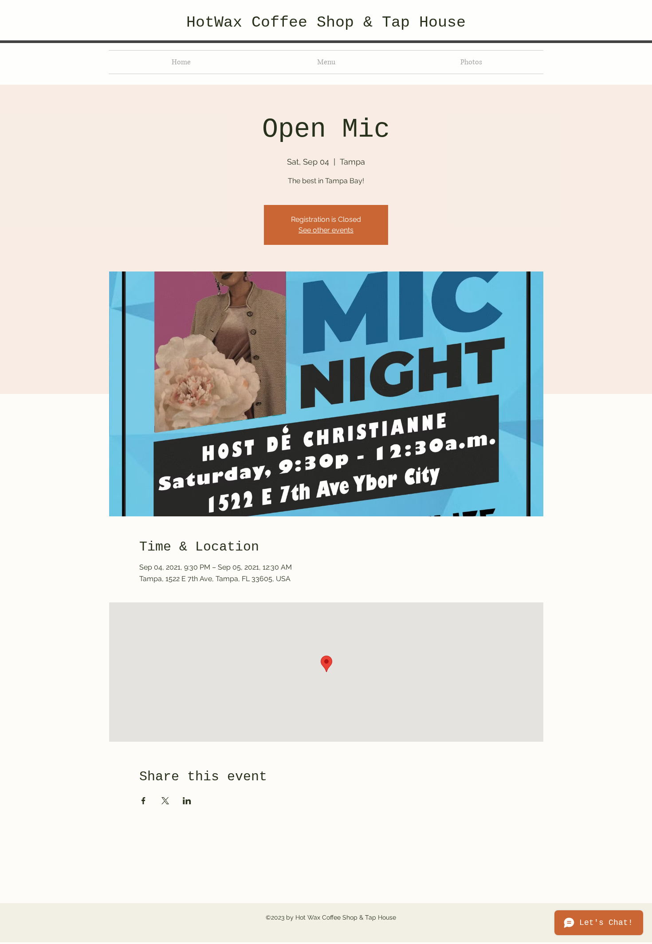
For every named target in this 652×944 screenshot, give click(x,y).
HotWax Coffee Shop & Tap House (326, 22)
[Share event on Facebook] (143, 800)
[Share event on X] (165, 800)
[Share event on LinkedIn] (187, 800)
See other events (326, 230)
